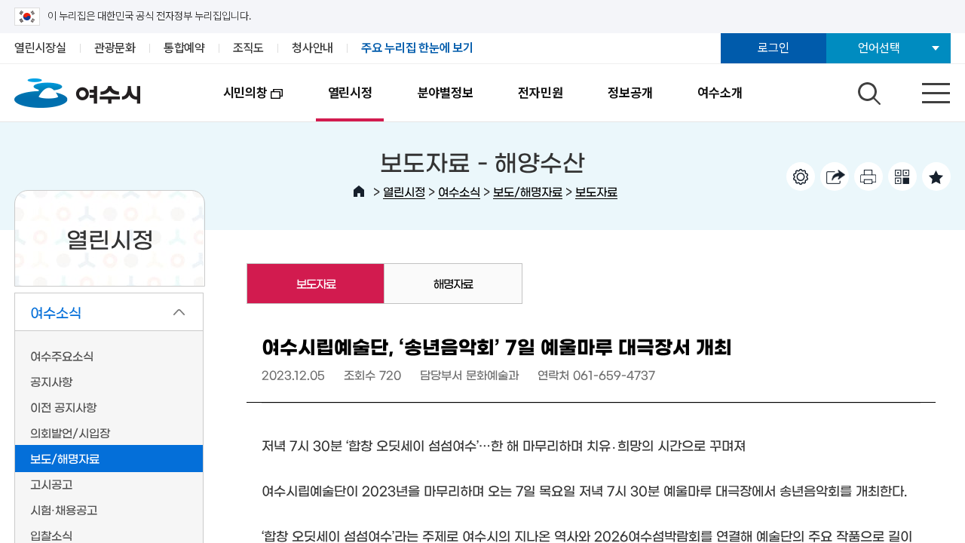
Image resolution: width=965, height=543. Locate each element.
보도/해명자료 (527, 191)
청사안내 (312, 48)
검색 (867, 90)
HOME (359, 191)
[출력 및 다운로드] (868, 176)
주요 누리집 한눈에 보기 (417, 48)
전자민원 (540, 92)
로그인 (773, 48)
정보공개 (630, 92)
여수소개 (719, 92)
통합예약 (184, 48)
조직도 (248, 48)
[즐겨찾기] (936, 176)
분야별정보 (445, 92)
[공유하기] (834, 176)
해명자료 (453, 283)
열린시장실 (40, 48)
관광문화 (115, 48)
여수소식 (459, 191)
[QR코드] (902, 176)
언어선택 (878, 48)
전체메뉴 (923, 90)
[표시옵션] (800, 176)
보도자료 (596, 191)
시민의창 (234, 103)
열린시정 (350, 92)
